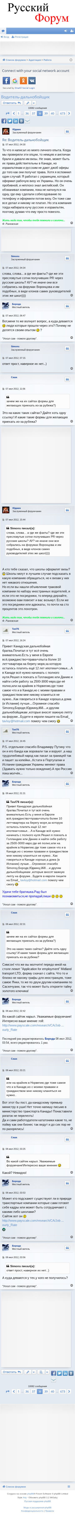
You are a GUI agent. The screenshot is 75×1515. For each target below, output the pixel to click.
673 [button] (62, 113)
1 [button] (18, 113)
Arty (25, 1497)
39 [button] (46, 113)
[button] (7, 113)
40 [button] (52, 113)
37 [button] (33, 113)
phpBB (30, 1494)
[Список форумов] (37, 14)
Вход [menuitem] (66, 31)
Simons (15, 256)
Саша (14, 377)
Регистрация (21, 37)
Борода (16, 304)
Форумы (4, 31)
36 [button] (27, 113)
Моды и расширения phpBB (37, 1507)
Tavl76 (15, 629)
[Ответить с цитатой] (67, 131)
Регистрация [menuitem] (72, 31)
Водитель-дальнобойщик (25, 97)
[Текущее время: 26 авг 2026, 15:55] (71, 60)
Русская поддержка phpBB (37, 1501)
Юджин (16, 129)
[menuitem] (32, 1511)
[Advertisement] (38, 47)
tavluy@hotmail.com (16, 721)
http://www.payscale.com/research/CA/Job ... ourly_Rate (33, 1027)
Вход (6, 37)
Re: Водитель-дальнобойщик (25, 140)
